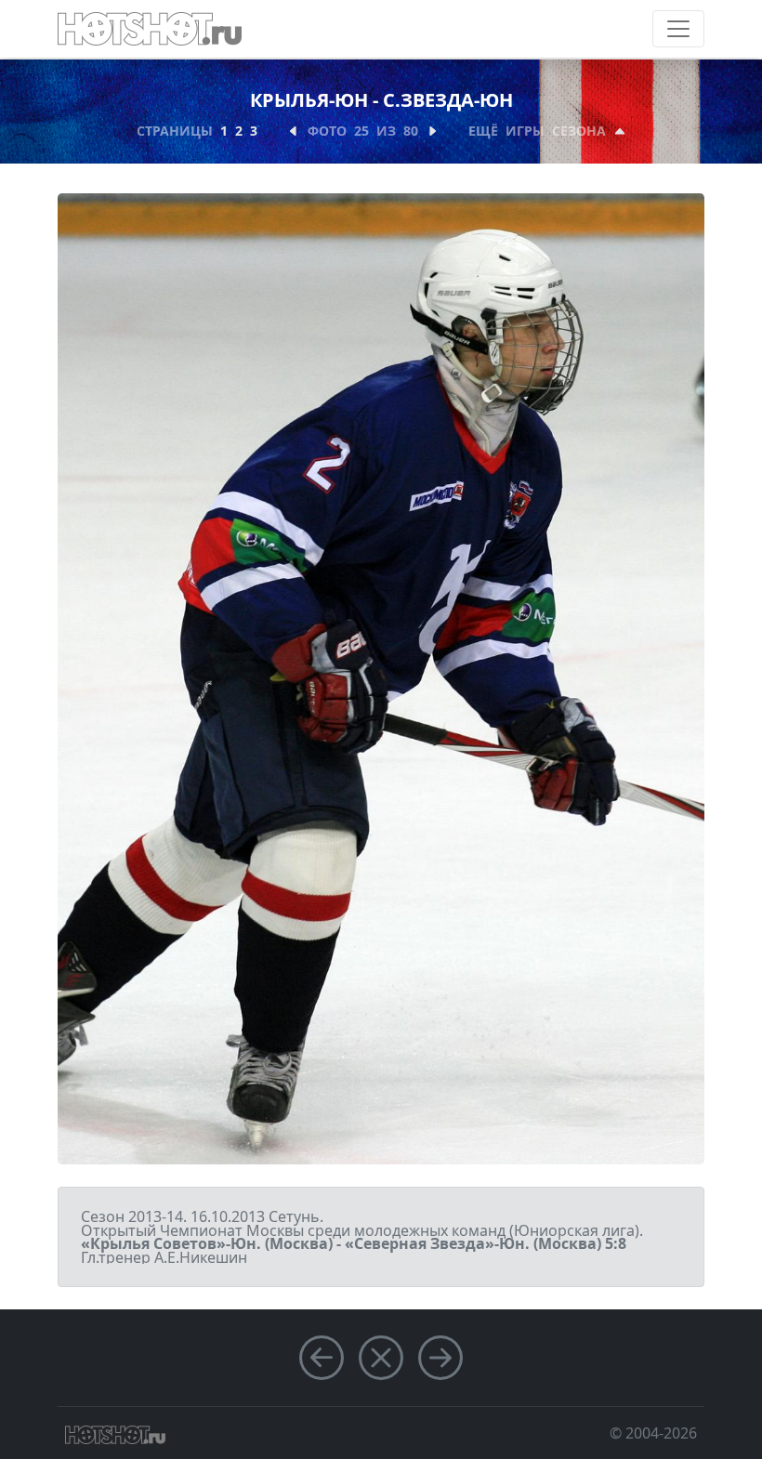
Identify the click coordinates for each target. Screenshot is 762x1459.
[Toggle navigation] (678, 28)
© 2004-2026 (653, 1433)
